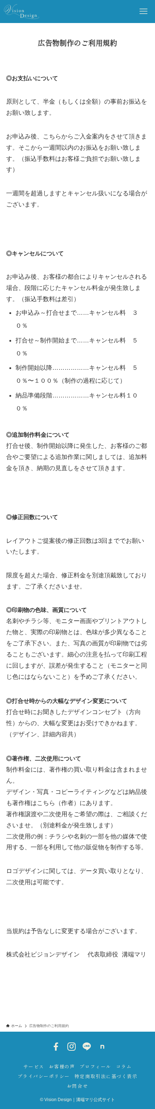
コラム (124, 1066)
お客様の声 (62, 1066)
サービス (33, 1066)
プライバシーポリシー (44, 1076)
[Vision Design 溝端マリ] (21, 11)
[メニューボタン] (143, 11)
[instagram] (71, 1047)
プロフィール (95, 1066)
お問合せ (77, 1085)
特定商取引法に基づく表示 (106, 1076)
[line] (87, 1047)
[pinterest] (102, 1047)
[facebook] (56, 1047)
